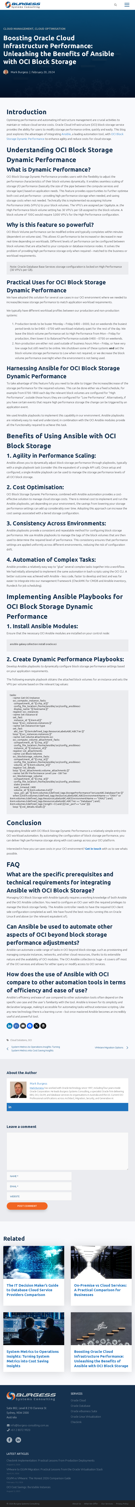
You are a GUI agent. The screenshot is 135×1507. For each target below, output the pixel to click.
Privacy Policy (122, 1504)
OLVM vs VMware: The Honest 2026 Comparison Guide (39, 1478)
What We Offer (91, 1504)
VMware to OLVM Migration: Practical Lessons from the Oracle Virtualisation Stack (55, 1469)
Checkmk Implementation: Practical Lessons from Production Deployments (50, 1460)
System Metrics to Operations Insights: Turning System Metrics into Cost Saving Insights (35, 1049)
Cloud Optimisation (50, 28)
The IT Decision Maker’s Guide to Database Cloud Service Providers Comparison (32, 1290)
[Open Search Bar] (115, 5)
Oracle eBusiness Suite (84, 1411)
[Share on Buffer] (43, 1026)
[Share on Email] (23, 1026)
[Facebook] (9, 1440)
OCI (30, 1040)
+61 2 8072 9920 (20, 1429)
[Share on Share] (10, 1026)
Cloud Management (18, 28)
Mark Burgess (19, 72)
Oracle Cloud (78, 1400)
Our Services (107, 1504)
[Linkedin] (9, 1107)
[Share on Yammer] (16, 1026)
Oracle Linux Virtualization (86, 1416)
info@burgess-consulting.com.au (29, 1425)
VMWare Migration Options (109, 1047)
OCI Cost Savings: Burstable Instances (29, 1487)
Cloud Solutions (18, 1040)
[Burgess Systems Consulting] (22, 5)
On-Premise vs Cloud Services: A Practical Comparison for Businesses (100, 1290)
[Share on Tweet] (37, 1026)
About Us (76, 1504)
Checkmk (76, 1422)
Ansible (66, 134)
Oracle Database (80, 1405)
